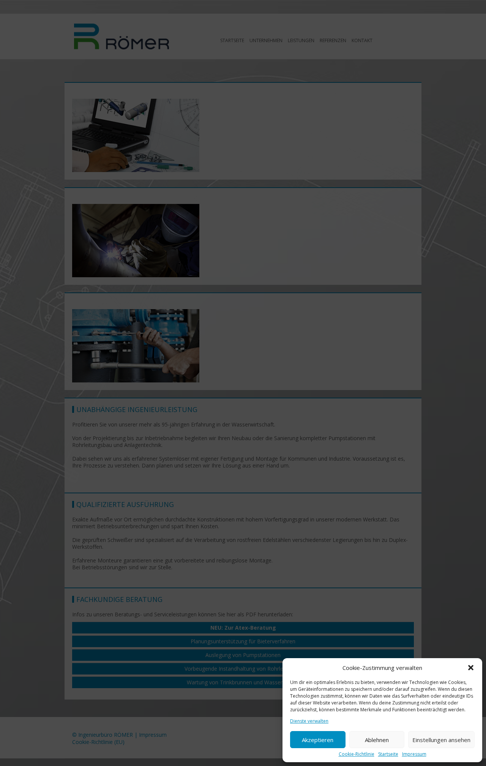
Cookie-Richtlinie (356, 754)
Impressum (414, 754)
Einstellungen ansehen (441, 740)
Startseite (388, 754)
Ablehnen (377, 740)
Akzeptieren (317, 740)
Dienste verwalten (309, 721)
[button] (471, 667)
